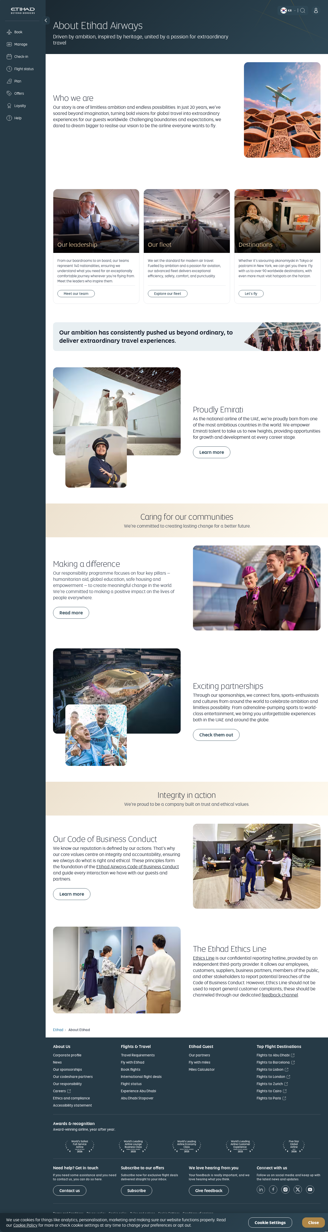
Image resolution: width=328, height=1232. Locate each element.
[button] (46, 20)
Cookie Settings (270, 1222)
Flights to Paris (269, 1098)
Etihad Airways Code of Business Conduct (137, 867)
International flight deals (141, 1076)
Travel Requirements (138, 1055)
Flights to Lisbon (270, 1069)
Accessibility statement (72, 1105)
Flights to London (271, 1076)
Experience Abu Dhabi (138, 1091)
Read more (71, 613)
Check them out (216, 735)
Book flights (130, 1069)
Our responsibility (67, 1083)
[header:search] (302, 10)
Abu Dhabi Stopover (137, 1098)
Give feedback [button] (208, 1190)
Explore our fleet (167, 293)
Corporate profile (67, 1055)
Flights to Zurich (270, 1083)
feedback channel (280, 995)
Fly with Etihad (132, 1062)
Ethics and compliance (71, 1098)
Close (313, 1222)
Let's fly (251, 293)
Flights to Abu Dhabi (273, 1055)
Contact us (69, 1190)
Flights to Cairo (269, 1091)
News (57, 1062)
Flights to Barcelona (273, 1062)
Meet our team (76, 293)
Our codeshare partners (73, 1076)
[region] (164, 1222)
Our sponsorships (67, 1069)
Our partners (199, 1055)
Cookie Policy (25, 1225)
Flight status (131, 1083)
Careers (59, 1091)
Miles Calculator (202, 1069)
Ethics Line (203, 958)
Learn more (211, 452)
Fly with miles (199, 1062)
